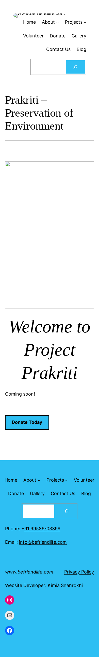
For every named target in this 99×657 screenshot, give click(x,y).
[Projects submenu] (66, 480)
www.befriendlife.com (29, 572)
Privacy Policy (79, 572)
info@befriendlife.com (43, 542)
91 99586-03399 (42, 528)
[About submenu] (39, 480)
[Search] (75, 67)
